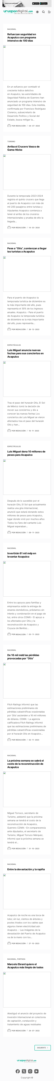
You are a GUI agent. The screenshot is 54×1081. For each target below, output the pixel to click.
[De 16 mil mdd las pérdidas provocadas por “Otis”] (27, 680)
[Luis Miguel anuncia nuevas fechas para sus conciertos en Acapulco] (27, 379)
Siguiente (41, 1048)
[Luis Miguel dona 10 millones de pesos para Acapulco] (27, 477)
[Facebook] (18, 1071)
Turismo (11, 141)
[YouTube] (36, 1071)
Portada (21, 959)
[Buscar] (43, 12)
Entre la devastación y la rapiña (26, 869)
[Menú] (49, 12)
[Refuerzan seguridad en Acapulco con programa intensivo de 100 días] (27, 63)
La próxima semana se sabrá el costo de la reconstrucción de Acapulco (25, 764)
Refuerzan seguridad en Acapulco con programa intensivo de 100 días (21, 37)
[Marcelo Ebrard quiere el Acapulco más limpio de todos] (27, 989)
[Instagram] (30, 1071)
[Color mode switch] (37, 12)
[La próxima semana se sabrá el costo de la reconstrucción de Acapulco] (27, 789)
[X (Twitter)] (24, 1071)
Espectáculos (14, 345)
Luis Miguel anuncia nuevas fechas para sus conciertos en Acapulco (25, 353)
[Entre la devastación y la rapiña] (27, 891)
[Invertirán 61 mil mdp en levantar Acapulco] (27, 579)
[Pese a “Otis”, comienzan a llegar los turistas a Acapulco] (27, 274)
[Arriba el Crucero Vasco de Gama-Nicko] (27, 172)
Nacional (11, 29)
